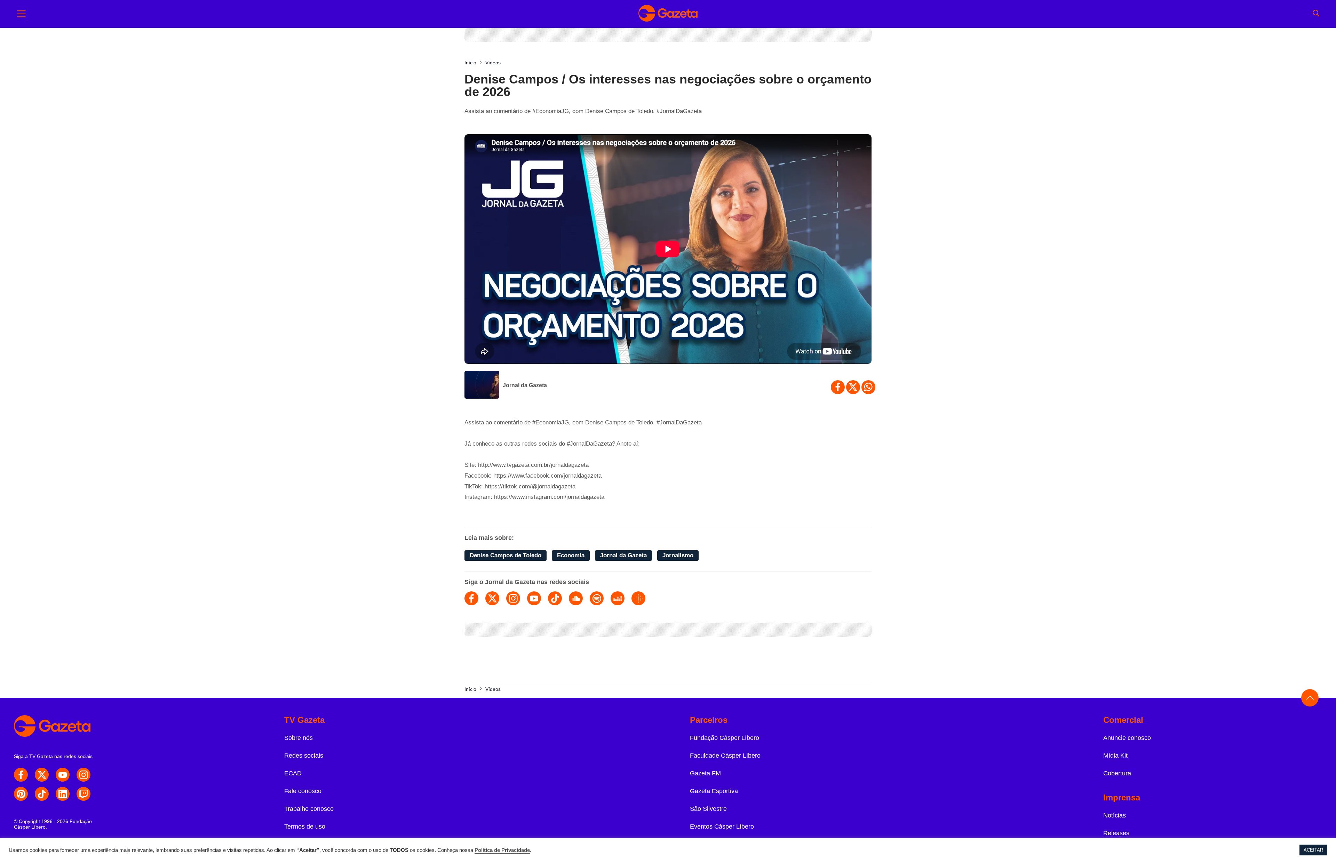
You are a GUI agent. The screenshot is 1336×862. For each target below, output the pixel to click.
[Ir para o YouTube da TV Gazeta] (63, 775)
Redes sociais (303, 755)
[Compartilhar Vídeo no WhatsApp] (868, 387)
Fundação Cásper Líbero (724, 737)
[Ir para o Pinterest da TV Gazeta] (21, 794)
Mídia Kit (1115, 755)
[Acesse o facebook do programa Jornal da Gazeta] (471, 598)
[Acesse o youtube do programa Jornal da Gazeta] (534, 598)
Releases (1116, 833)
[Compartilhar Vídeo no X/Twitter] (853, 387)
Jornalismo (677, 555)
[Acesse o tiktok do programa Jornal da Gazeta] (555, 598)
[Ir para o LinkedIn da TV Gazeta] (63, 794)
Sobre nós (298, 737)
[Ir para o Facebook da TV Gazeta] (21, 775)
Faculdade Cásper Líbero (725, 755)
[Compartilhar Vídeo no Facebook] (838, 387)
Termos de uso (304, 826)
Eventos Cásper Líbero (722, 826)
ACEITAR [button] (1313, 850)
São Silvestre (708, 808)
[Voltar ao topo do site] (1310, 698)
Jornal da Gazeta (525, 385)
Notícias (1114, 815)
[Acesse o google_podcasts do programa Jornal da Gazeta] (638, 598)
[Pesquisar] (1316, 14)
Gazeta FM (705, 773)
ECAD (293, 773)
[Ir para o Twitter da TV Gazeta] (42, 775)
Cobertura (1117, 773)
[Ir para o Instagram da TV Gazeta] (83, 775)
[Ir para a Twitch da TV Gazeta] (83, 794)
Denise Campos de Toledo (505, 555)
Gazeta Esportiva (714, 791)
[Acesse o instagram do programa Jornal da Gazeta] (513, 598)
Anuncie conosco (1127, 737)
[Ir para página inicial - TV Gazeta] (668, 14)
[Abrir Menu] (21, 13)
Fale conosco (302, 791)
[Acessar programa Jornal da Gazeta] (481, 385)
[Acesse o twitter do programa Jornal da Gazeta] (492, 598)
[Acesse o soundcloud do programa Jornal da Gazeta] (576, 598)
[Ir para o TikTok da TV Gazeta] (42, 794)
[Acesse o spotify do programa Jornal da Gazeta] (597, 598)
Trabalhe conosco (309, 808)
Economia (570, 555)
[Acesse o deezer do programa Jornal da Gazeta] (618, 598)
